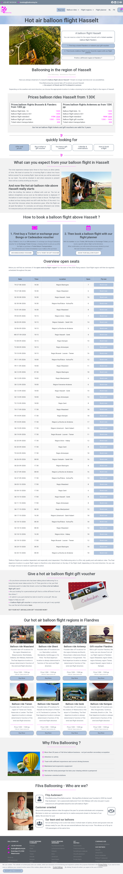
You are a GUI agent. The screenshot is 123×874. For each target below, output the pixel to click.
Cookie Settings (58, 867)
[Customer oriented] (111, 811)
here (30, 605)
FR (113, 10)
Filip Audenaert (53, 795)
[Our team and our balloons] (39, 823)
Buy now (61, 10)
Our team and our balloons (59, 819)
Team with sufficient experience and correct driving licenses (66, 761)
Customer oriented (46, 807)
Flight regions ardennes (57, 842)
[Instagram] (117, 2)
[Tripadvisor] (120, 2)
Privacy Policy (102, 864)
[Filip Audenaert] (39, 799)
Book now (103, 285)
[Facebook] (112, 2)
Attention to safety (51, 757)
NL (109, 10)
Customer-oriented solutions (55, 775)
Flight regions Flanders (35, 842)
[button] (21, 253)
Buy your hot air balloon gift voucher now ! (28, 610)
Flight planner (100, 10)
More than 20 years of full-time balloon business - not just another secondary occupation (77, 752)
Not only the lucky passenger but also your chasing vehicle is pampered (70, 771)
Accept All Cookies (13, 871)
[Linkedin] (115, 2)
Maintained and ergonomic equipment (58, 766)
